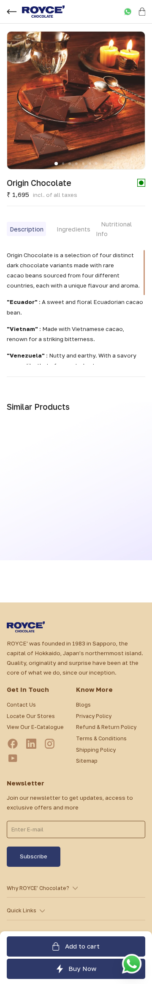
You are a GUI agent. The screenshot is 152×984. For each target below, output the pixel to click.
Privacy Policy (93, 716)
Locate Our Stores (31, 716)
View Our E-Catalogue (35, 727)
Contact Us (21, 705)
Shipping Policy (96, 750)
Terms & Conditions (101, 738)
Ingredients (73, 229)
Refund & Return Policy (106, 727)
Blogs (83, 705)
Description (26, 229)
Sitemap (87, 761)
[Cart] (142, 11)
